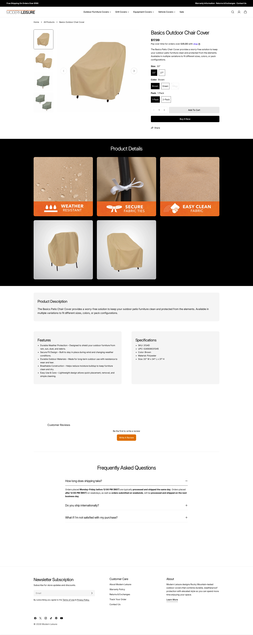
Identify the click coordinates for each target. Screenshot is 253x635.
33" (154, 72)
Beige (175, 87)
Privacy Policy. (83, 600)
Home (36, 22)
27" (162, 72)
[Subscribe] (92, 593)
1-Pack (155, 99)
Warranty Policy (117, 589)
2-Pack (166, 99)
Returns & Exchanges (120, 594)
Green (165, 86)
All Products (49, 22)
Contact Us (115, 604)
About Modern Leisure (120, 584)
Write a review (126, 437)
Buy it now (185, 119)
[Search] (232, 12)
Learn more (172, 599)
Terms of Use (69, 600)
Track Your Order (118, 599)
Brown (155, 86)
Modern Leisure (49, 624)
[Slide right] (134, 71)
